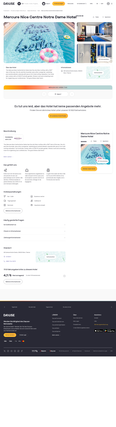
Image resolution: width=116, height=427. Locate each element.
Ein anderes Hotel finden (58, 116)
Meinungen (76, 321)
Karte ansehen (98, 72)
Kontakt (96, 318)
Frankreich (6, 10)
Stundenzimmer (67, 307)
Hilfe (91, 3)
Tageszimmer (49, 307)
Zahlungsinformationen (12, 238)
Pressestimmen (77, 324)
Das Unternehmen (78, 318)
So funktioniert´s (81, 3)
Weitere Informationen (13, 211)
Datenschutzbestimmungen (100, 351)
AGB (111, 351)
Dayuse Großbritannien (58, 321)
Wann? (59, 94)
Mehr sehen (8, 157)
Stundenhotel (32, 307)
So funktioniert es (10, 225)
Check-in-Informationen (12, 231)
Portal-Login (23, 335)
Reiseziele (70, 3)
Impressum (87, 351)
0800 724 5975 (11, 261)
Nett (39, 10)
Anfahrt (8, 256)
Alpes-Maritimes (31, 10)
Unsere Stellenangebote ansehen (81, 328)
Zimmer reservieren (89, 169)
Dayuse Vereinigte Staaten (58, 325)
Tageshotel (14, 307)
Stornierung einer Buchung (101, 324)
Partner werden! (9, 335)
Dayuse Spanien (56, 331)
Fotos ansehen (105, 59)
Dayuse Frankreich (57, 318)
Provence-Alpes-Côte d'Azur (18, 10)
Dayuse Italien (55, 328)
